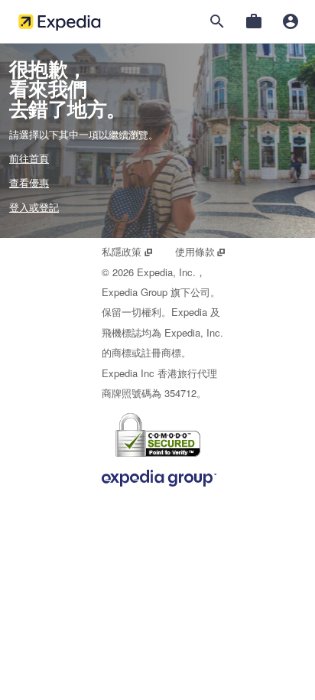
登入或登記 (34, 207)
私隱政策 (127, 251)
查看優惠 (29, 182)
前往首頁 (29, 158)
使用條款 (200, 251)
